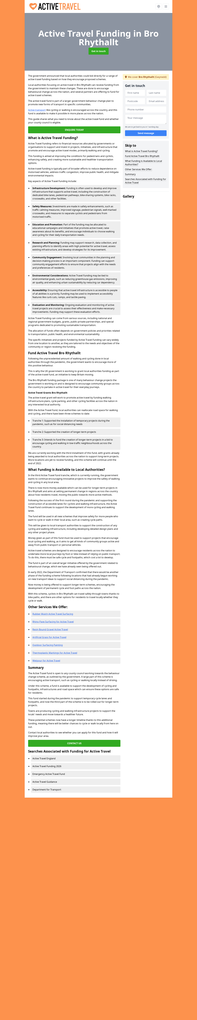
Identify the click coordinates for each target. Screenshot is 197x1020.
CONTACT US (74, 743)
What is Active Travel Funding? (141, 151)
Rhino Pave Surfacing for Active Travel (53, 621)
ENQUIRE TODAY (74, 129)
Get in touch (98, 51)
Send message (146, 133)
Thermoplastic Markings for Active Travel (54, 652)
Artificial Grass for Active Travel (49, 637)
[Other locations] (159, 6)
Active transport (37, 110)
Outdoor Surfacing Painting (47, 645)
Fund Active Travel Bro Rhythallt (142, 156)
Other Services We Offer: (138, 169)
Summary (130, 174)
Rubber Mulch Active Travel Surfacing (52, 613)
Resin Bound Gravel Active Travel (50, 629)
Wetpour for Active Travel (46, 660)
